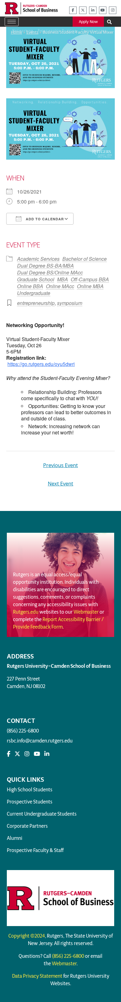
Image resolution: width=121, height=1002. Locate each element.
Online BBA (30, 286)
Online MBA (90, 286)
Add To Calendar (44, 219)
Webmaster (86, 612)
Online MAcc (60, 286)
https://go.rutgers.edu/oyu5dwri (41, 364)
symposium (69, 303)
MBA (62, 279)
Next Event (60, 483)
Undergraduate (33, 293)
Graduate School (35, 279)
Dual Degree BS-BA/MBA (45, 265)
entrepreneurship (36, 303)
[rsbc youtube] (102, 10)
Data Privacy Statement (37, 976)
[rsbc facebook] (73, 10)
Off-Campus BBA (90, 279)
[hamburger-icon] (12, 21)
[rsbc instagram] (112, 10)
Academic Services (38, 258)
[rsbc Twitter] (17, 754)
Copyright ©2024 (26, 935)
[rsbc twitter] (83, 10)
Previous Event (60, 465)
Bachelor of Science (84, 258)
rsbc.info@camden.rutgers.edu (40, 740)
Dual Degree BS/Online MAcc (50, 272)
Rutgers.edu (25, 612)
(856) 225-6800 (23, 730)
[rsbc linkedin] (92, 10)
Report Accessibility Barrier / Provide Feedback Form (58, 623)
